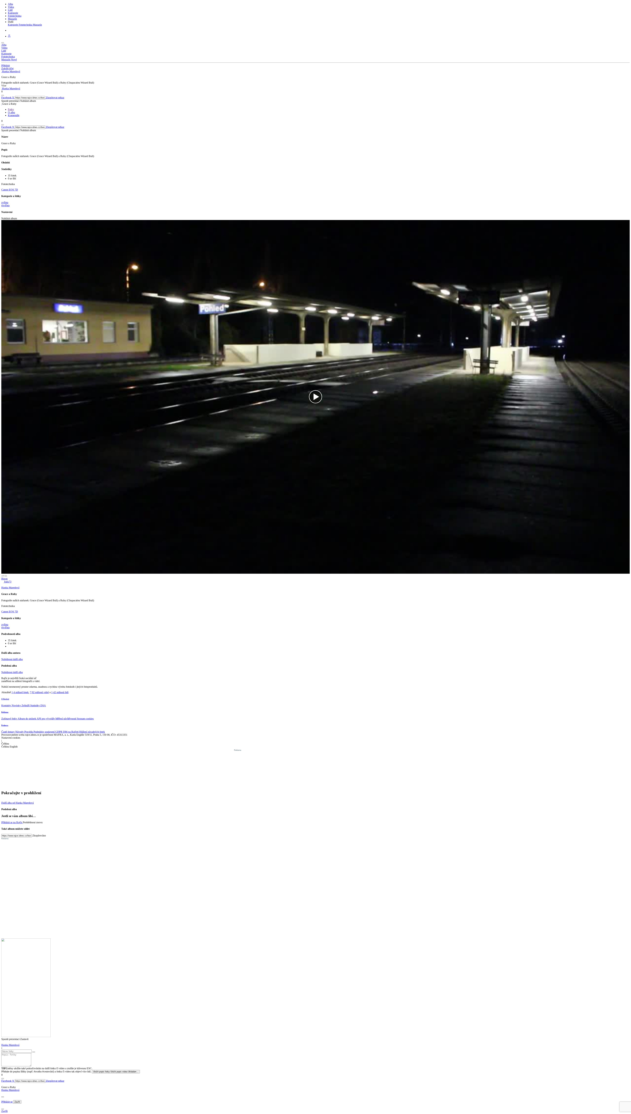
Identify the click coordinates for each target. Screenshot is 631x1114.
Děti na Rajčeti (71, 731)
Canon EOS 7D (9, 189)
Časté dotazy (8, 731)
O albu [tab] (11, 112)
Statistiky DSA (38, 705)
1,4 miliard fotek (20, 692)
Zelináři (26, 705)
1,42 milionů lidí (59, 692)
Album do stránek (27, 718)
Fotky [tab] (11, 109)
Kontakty (6, 705)
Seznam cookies (85, 718)
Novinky (17, 705)
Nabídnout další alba (12, 659)
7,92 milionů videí (39, 692)
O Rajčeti (5, 699)
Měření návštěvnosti (66, 718)
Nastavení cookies (10, 737)
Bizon (4, 578)
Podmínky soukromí (44, 731)
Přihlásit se (7, 1101)
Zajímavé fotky (9, 718)
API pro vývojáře (46, 718)
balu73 (7, 581)
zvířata (4, 202)
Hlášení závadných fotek (92, 731)
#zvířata (5, 205)
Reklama (4, 712)
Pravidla (29, 731)
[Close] (2, 1096)
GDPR (59, 731)
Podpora (4, 725)
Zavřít (17, 1102)
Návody (19, 731)
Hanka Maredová (10, 1090)
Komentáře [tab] (13, 115)
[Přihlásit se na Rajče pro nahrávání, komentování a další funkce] (9, 36)
